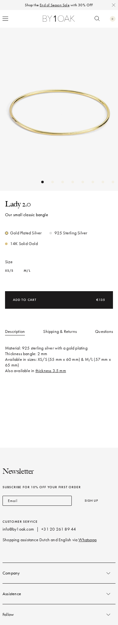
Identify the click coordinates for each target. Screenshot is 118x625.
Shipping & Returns (60, 331)
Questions (104, 331)
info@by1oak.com (18, 529)
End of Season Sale (55, 5)
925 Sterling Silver (70, 233)
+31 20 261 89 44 (58, 529)
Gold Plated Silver (26, 233)
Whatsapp (87, 539)
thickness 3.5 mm (51, 370)
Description (15, 331)
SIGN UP (91, 501)
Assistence (12, 593)
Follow (8, 614)
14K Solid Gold (24, 243)
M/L (27, 271)
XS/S (9, 271)
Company (11, 573)
